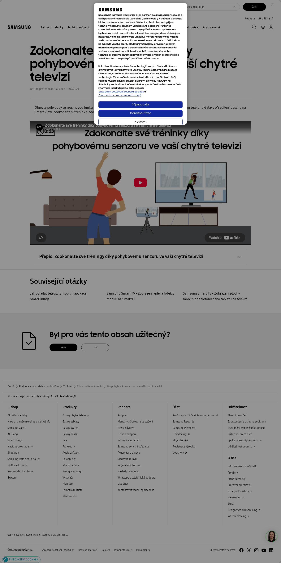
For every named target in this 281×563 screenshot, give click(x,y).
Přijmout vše (140, 104)
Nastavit (141, 121)
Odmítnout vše (140, 113)
